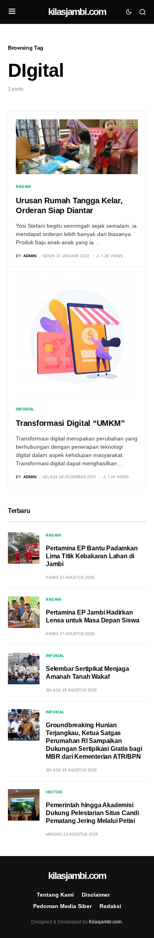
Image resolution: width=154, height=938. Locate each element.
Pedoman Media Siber (62, 906)
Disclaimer (96, 895)
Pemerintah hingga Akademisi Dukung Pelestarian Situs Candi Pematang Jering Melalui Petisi (92, 813)
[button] (12, 12)
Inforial (25, 409)
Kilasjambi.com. (106, 922)
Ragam (23, 186)
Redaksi (110, 906)
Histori (54, 791)
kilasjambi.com (77, 11)
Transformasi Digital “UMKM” (70, 423)
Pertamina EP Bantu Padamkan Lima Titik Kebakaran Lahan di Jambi (92, 556)
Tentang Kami (55, 895)
